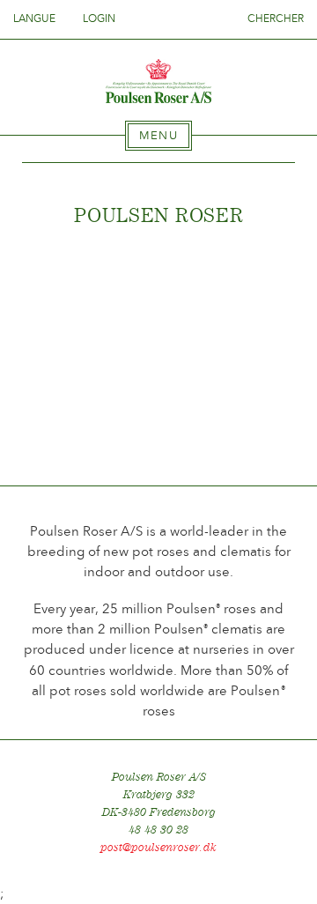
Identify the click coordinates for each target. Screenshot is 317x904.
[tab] (158, 136)
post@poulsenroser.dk (158, 847)
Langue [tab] (35, 18)
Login (99, 18)
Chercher (275, 18)
